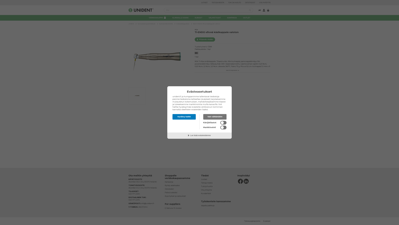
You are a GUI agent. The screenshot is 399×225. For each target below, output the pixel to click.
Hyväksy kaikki (184, 117)
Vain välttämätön (215, 117)
